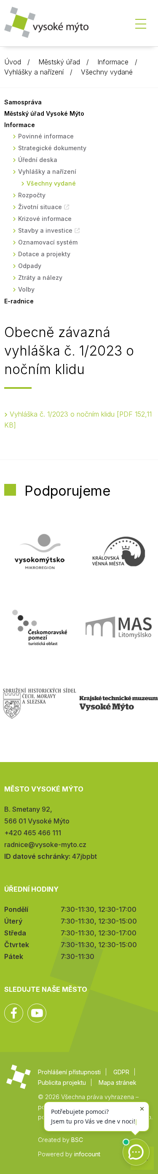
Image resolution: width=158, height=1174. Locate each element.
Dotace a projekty (44, 254)
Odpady (29, 265)
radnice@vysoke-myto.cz (45, 844)
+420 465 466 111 (32, 833)
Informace (113, 62)
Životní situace (40, 206)
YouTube (36, 1013)
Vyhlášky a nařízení (34, 72)
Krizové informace (45, 218)
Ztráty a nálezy (40, 277)
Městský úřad (59, 62)
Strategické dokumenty (52, 147)
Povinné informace (46, 136)
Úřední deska (37, 159)
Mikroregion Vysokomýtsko (39, 551)
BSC (77, 1139)
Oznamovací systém (48, 242)
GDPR (121, 1072)
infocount (87, 1154)
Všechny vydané (107, 72)
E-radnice (19, 301)
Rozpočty (32, 195)
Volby (26, 289)
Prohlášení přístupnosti (69, 1072)
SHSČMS (39, 703)
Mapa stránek (118, 1082)
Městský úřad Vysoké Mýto (44, 113)
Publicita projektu (62, 1082)
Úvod (12, 62)
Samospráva (23, 102)
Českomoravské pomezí (39, 627)
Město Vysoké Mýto (46, 25)
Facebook (13, 1013)
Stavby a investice (45, 230)
